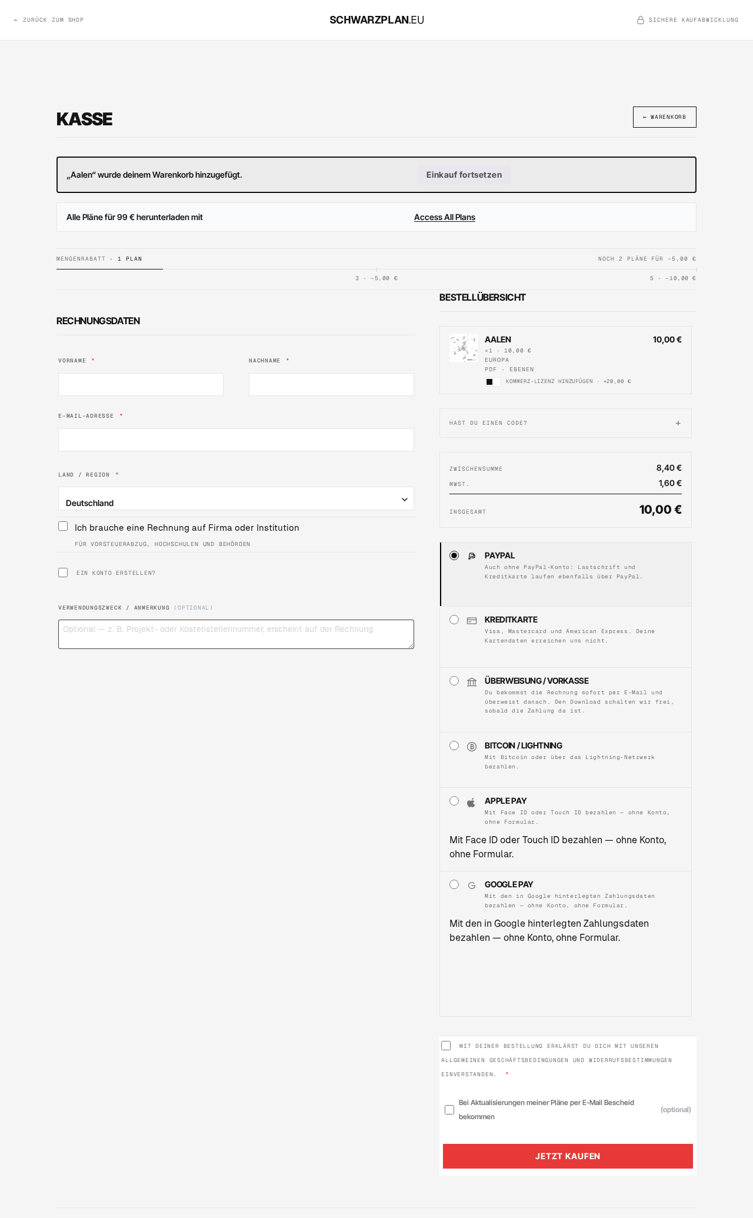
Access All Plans (444, 217)
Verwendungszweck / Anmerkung (136, 607)
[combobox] (236, 498)
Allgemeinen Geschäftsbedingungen (505, 1060)
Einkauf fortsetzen (464, 174)
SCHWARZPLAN (376, 20)
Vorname (76, 360)
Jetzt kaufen (568, 1156)
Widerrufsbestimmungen (630, 1060)
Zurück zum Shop (49, 20)
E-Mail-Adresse (90, 416)
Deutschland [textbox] (90, 503)
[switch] (493, 382)
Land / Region (88, 474)
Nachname (269, 360)
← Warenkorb (665, 117)
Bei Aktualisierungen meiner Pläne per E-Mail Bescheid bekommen (575, 1109)
